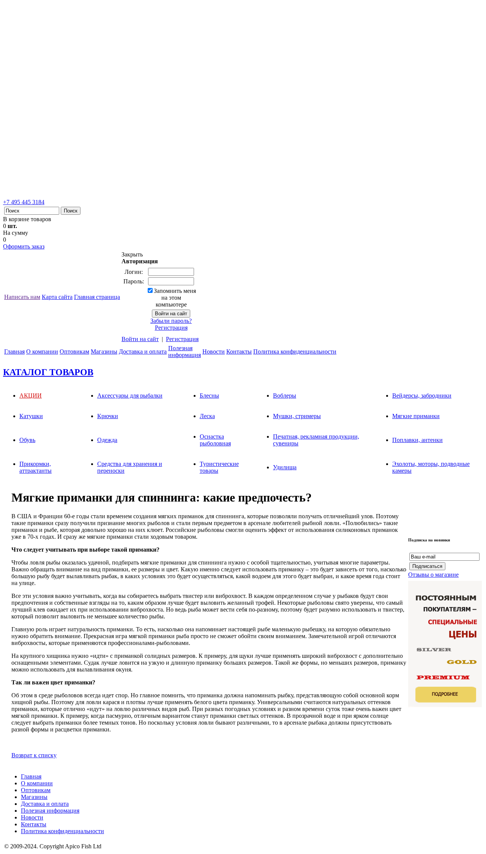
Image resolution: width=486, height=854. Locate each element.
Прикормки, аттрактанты (35, 467)
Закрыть (132, 254)
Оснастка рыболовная (215, 440)
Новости (213, 351)
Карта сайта (57, 297)
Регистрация (171, 327)
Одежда (107, 440)
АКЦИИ (30, 395)
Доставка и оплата (143, 351)
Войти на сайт (140, 339)
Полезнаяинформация (184, 351)
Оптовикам (74, 351)
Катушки (31, 416)
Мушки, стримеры (297, 416)
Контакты (239, 351)
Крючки (107, 416)
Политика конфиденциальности (294, 351)
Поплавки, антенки (417, 440)
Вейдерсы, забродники (421, 395)
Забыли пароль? (171, 321)
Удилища (285, 467)
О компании (42, 351)
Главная (14, 351)
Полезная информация (50, 810)
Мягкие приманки (416, 416)
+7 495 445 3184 (23, 202)
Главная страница (97, 297)
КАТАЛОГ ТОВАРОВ (48, 372)
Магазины (104, 351)
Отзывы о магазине (433, 574)
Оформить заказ (23, 246)
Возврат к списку (34, 755)
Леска (207, 416)
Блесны (209, 395)
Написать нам (22, 297)
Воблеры (284, 395)
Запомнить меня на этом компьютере (175, 298)
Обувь (27, 440)
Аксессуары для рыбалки (130, 395)
